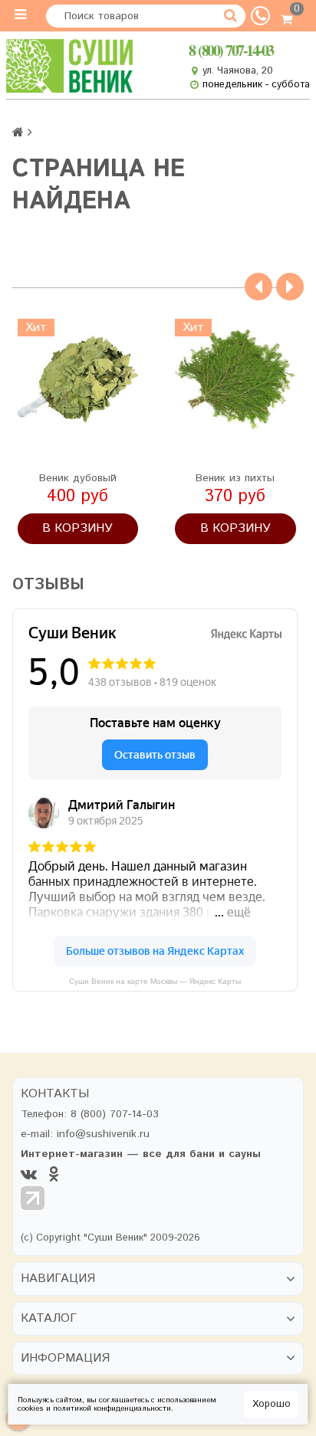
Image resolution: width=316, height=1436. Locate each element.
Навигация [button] (58, 1279)
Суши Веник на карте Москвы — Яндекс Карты (155, 981)
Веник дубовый (78, 478)
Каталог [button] (49, 1319)
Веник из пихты (235, 478)
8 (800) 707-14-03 (231, 50)
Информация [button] (65, 1359)
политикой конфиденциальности (112, 1408)
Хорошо (271, 1404)
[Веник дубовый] (78, 379)
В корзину (77, 528)
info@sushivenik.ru (103, 1134)
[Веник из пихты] (235, 379)
